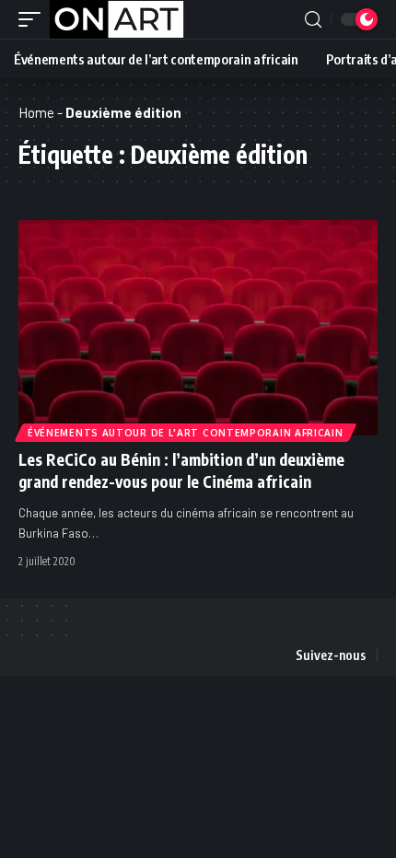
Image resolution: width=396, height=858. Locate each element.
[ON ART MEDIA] (117, 19)
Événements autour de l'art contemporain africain (186, 432)
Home (36, 112)
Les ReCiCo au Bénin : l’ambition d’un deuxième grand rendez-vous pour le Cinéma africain (181, 470)
